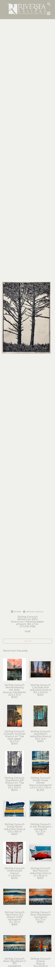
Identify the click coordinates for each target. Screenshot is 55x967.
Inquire (27, 641)
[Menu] (48, 13)
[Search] (48, 4)
